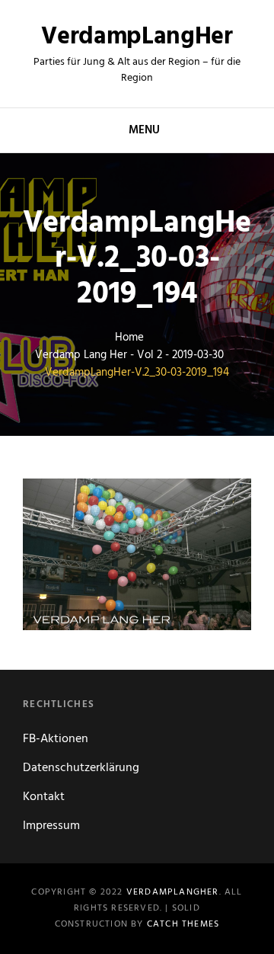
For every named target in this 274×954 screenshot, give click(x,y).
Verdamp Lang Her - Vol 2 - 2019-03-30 (129, 355)
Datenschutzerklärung (81, 768)
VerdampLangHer (137, 37)
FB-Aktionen (55, 739)
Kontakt (44, 797)
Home (129, 338)
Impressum (51, 826)
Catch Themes (183, 924)
